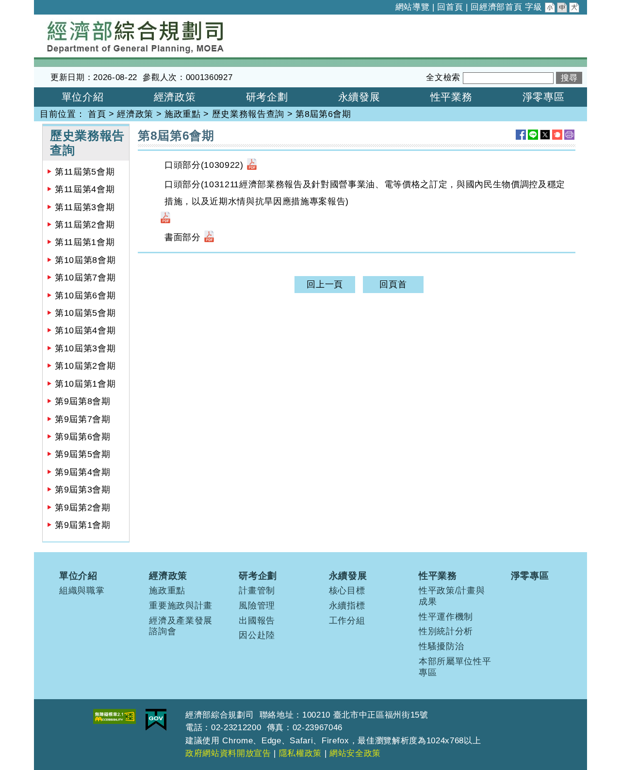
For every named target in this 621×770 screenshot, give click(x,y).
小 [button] (550, 9)
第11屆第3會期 (84, 207)
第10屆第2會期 (85, 366)
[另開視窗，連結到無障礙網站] (114, 716)
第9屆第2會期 (83, 507)
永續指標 (347, 605)
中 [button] (562, 9)
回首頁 (450, 7)
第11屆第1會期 (84, 242)
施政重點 (182, 114)
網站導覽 (412, 7)
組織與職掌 (81, 590)
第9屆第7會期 (83, 419)
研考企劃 (258, 575)
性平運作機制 (446, 617)
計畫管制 (257, 590)
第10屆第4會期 (85, 330)
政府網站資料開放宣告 (228, 753)
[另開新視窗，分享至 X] (545, 135)
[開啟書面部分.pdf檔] (209, 237)
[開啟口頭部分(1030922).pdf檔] (252, 165)
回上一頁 (325, 284)
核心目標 (347, 590)
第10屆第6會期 (85, 295)
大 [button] (575, 9)
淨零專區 (530, 575)
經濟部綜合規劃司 (70, 21)
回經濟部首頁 (496, 7)
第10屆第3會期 (85, 348)
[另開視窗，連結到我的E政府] (156, 720)
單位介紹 (78, 575)
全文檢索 (443, 77)
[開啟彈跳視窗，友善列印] (569, 135)
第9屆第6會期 (83, 437)
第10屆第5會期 (85, 313)
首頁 (97, 114)
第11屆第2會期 (84, 224)
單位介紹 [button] (83, 96)
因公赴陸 (257, 635)
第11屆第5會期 (84, 172)
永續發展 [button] (359, 96)
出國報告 (257, 620)
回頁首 (393, 284)
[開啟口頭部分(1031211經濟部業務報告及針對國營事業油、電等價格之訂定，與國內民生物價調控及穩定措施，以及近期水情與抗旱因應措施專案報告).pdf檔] (165, 218)
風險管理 (257, 605)
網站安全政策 (355, 753)
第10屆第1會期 (85, 384)
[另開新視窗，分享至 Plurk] (557, 135)
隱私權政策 (300, 753)
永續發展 (348, 575)
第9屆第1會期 (83, 525)
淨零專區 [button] (544, 96)
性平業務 (438, 575)
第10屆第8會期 (85, 260)
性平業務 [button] (451, 96)
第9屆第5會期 (83, 454)
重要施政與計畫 (180, 605)
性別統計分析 (446, 631)
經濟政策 (135, 114)
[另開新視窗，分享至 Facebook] (521, 135)
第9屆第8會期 (83, 401)
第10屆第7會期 (85, 277)
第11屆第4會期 (84, 189)
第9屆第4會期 (83, 472)
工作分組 (347, 620)
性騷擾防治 (441, 646)
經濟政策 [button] (175, 96)
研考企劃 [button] (267, 96)
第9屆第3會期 (83, 489)
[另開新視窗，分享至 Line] (533, 135)
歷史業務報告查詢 (248, 114)
